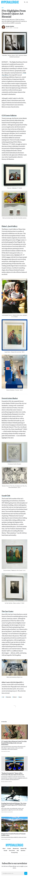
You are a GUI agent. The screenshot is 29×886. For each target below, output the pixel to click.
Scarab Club (6, 496)
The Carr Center (7, 611)
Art (3, 7)
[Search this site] (25, 2)
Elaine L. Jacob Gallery (9, 226)
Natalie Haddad (10, 26)
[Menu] (27, 2)
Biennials (8, 697)
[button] (16, 848)
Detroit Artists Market (10, 398)
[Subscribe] (25, 873)
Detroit (15, 697)
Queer (20, 697)
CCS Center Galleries (9, 115)
